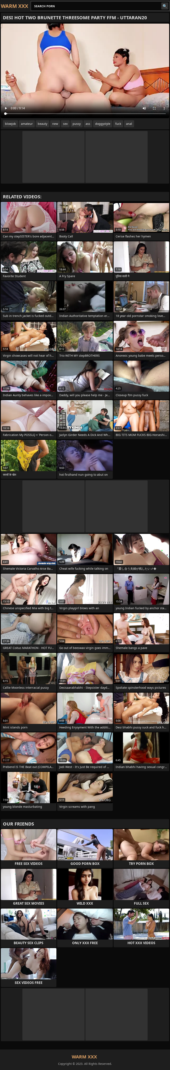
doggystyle (102, 124)
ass (88, 124)
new (55, 124)
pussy (77, 124)
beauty (42, 124)
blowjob (10, 124)
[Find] (164, 6)
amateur (27, 124)
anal (129, 124)
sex (65, 124)
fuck (118, 124)
